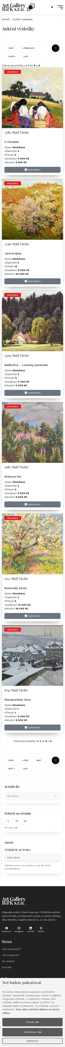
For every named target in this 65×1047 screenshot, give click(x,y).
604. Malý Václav (16, 690)
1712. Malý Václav (16, 578)
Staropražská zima (17, 699)
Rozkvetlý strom (15, 588)
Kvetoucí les (12, 476)
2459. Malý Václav (16, 355)
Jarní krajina (12, 253)
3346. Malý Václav (16, 244)
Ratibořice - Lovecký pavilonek (26, 365)
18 (16, 821)
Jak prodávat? (10, 955)
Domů (5, 19)
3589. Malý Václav (16, 132)
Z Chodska (11, 141)
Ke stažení (8, 961)
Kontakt (7, 967)
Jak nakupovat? (11, 948)
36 (25, 821)
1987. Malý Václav (16, 467)
